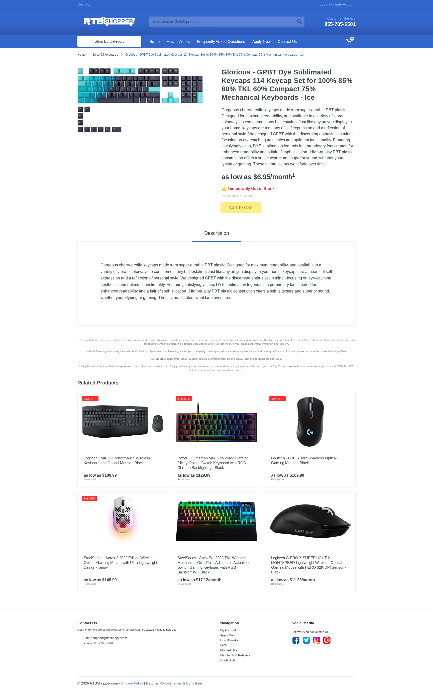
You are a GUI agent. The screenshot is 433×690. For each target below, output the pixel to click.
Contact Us (227, 660)
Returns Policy (157, 683)
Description (216, 233)
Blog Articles (228, 650)
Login (324, 4)
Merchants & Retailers (235, 655)
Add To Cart (241, 207)
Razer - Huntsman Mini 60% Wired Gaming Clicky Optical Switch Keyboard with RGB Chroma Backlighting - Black (212, 463)
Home (81, 54)
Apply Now (227, 635)
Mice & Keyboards (105, 54)
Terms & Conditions (187, 683)
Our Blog (84, 4)
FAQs (224, 645)
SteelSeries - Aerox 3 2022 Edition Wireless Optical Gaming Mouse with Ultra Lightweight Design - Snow (120, 562)
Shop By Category (109, 41)
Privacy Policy (132, 683)
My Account (228, 630)
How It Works (229, 640)
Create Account (343, 4)
